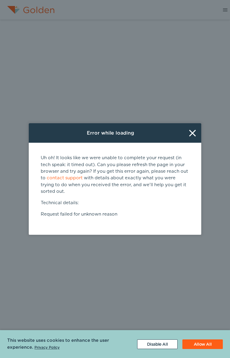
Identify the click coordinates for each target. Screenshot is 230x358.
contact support (65, 178)
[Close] (192, 133)
